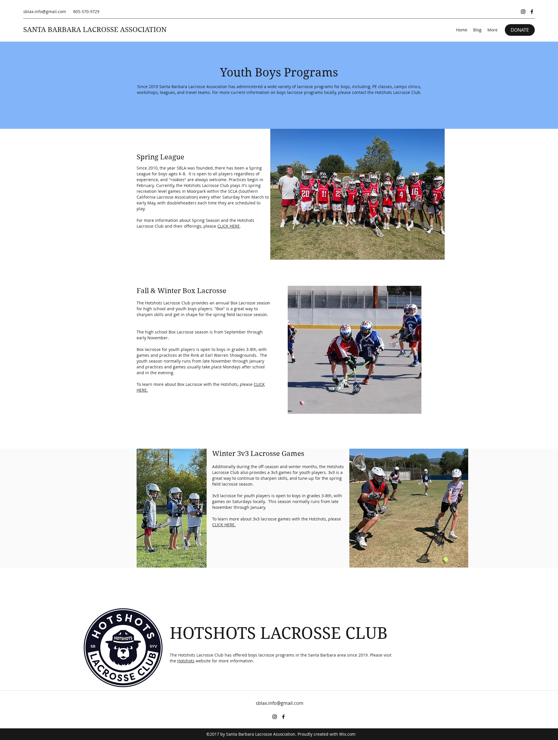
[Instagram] (523, 12)
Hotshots (185, 661)
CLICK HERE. (224, 524)
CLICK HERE (228, 226)
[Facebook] (532, 12)
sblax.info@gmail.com (44, 11)
